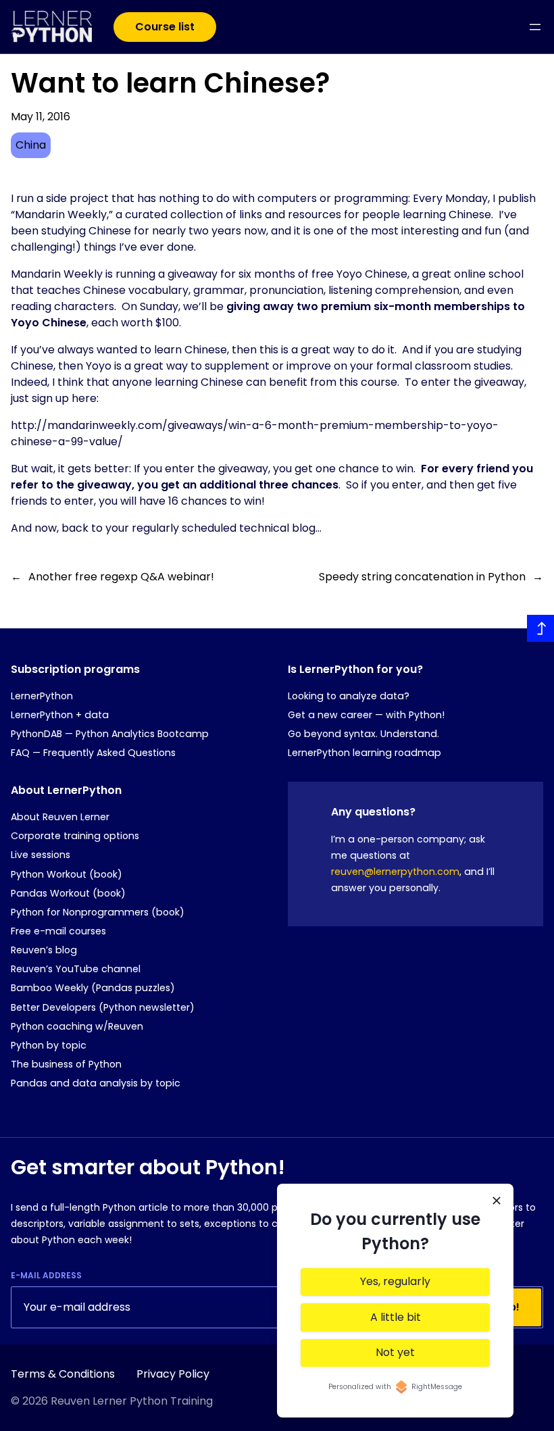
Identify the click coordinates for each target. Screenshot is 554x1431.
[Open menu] (535, 27)
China (31, 145)
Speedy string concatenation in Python (422, 576)
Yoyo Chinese (371, 274)
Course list (165, 26)
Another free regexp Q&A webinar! (121, 576)
